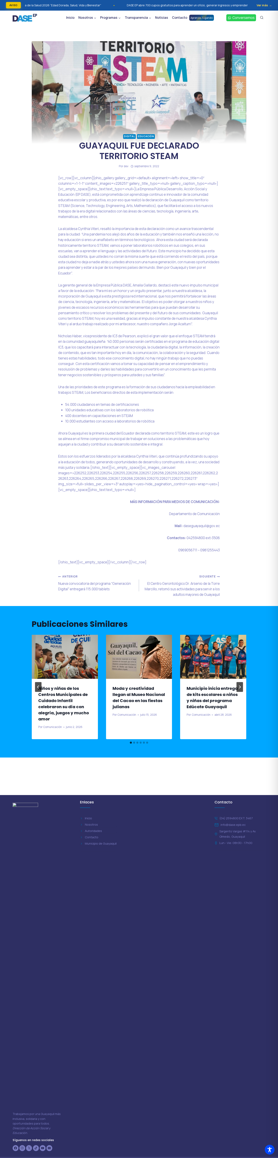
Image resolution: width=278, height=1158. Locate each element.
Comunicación (52, 727)
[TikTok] (36, 1148)
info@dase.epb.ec (233, 825)
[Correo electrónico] (49, 1148)
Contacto (179, 17)
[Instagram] (22, 1148)
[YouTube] (43, 1148)
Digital (129, 136)
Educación (146, 136)
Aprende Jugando (201, 18)
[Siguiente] (239, 687)
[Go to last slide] (38, 687)
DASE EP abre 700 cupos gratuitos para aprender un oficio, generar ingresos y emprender (127, 5)
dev (126, 166)
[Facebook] (16, 1148)
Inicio (70, 17)
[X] (29, 1148)
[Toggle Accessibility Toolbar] (269, 1149)
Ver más (262, 5)
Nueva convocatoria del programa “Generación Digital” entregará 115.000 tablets (94, 583)
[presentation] (65, 657)
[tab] (131, 743)
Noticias (161, 17)
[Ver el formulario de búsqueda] (261, 17)
